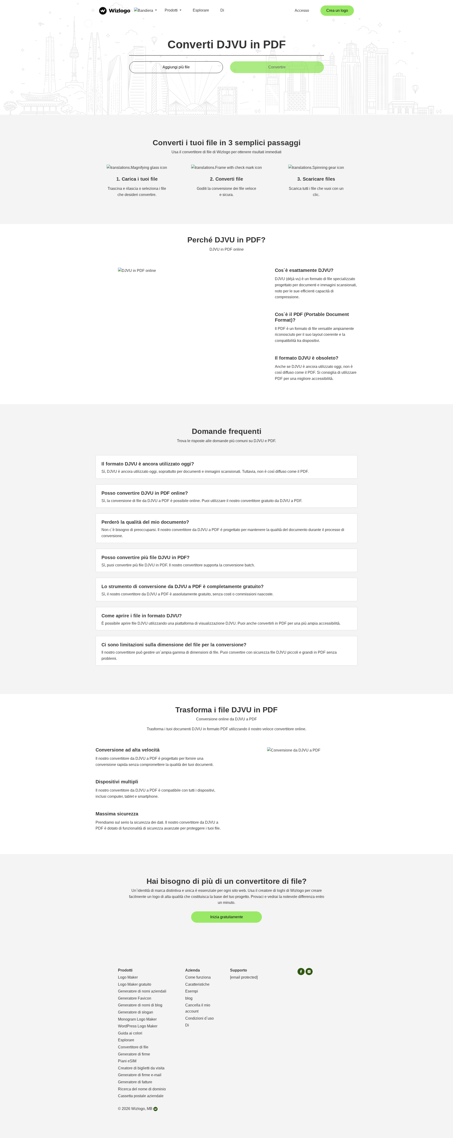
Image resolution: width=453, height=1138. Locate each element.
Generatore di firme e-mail (139, 1075)
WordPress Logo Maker (137, 1026)
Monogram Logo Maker (137, 1019)
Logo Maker (128, 977)
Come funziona (198, 977)
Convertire (277, 67)
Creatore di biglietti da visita (141, 1068)
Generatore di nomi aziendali (142, 991)
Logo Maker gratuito (134, 984)
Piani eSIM (127, 1061)
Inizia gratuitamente (226, 917)
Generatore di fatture (135, 1082)
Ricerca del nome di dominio (142, 1089)
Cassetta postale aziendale (141, 1096)
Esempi (191, 991)
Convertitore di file (133, 1047)
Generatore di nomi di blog (140, 1005)
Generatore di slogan (135, 1012)
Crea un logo (337, 10)
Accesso (302, 10)
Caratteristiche (197, 984)
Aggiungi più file (176, 67)
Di (222, 10)
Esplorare (201, 10)
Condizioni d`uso (199, 1018)
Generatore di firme (134, 1054)
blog (189, 998)
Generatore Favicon (134, 998)
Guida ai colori (130, 1033)
